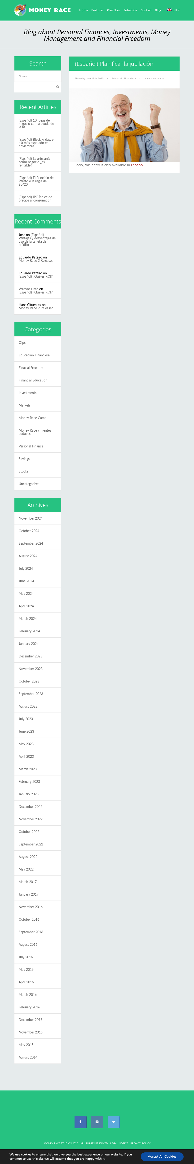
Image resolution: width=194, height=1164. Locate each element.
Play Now (113, 10)
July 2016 (26, 957)
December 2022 (30, 807)
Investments (27, 393)
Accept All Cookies (162, 1156)
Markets (25, 405)
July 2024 (26, 568)
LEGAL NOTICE (119, 1143)
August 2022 (28, 857)
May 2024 (26, 593)
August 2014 (28, 1057)
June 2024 (26, 581)
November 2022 (31, 819)
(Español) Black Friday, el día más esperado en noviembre (36, 143)
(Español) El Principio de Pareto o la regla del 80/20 (36, 181)
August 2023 (28, 706)
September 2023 (31, 694)
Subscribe (130, 10)
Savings (24, 459)
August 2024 (28, 556)
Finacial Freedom (31, 368)
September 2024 (31, 543)
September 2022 (31, 844)
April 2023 (26, 756)
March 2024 (28, 619)
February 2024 (29, 631)
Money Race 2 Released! (36, 261)
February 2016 (29, 1007)
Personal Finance (31, 446)
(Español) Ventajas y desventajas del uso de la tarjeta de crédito (37, 240)
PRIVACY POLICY (140, 1143)
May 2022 (26, 869)
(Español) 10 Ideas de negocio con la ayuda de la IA (36, 124)
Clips (22, 343)
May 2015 (26, 1045)
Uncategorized (29, 484)
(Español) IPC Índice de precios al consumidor (35, 199)
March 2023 (28, 769)
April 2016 (26, 982)
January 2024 (29, 644)
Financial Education (33, 380)
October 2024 (29, 531)
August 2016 (28, 944)
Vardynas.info (28, 289)
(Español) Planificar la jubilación (114, 63)
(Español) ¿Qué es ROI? (36, 276)
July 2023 (26, 719)
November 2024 (31, 518)
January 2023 (29, 794)
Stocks (23, 471)
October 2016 (29, 919)
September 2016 (31, 932)
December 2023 (30, 656)
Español (137, 165)
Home (83, 10)
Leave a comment (154, 78)
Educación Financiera (124, 78)
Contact (146, 10)
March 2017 (28, 882)
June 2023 (26, 731)
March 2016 (28, 995)
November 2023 (31, 669)
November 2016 (31, 907)
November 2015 (31, 1032)
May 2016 (26, 969)
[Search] (57, 87)
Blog (158, 10)
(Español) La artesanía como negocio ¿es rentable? (34, 162)
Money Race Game (32, 418)
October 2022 (29, 832)
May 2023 (26, 744)
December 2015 (30, 1020)
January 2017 (29, 894)
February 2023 (29, 781)
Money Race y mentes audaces (35, 432)
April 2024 (26, 606)
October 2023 (29, 681)
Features (97, 10)
